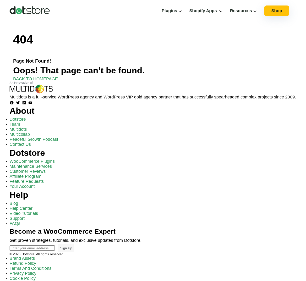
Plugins (169, 10)
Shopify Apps (203, 10)
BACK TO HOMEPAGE (35, 78)
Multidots (18, 129)
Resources (241, 10)
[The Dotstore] (30, 12)
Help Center (21, 208)
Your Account (22, 186)
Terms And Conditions (30, 268)
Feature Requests (27, 181)
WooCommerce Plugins (32, 161)
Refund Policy (23, 263)
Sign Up (66, 248)
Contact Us (20, 144)
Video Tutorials (24, 213)
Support (17, 218)
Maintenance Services (31, 166)
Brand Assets (22, 258)
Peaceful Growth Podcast (34, 139)
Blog (14, 203)
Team (15, 124)
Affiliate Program (25, 176)
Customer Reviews (28, 171)
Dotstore (18, 119)
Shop (276, 10)
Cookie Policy (23, 278)
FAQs (15, 223)
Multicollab (20, 134)
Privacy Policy (23, 273)
